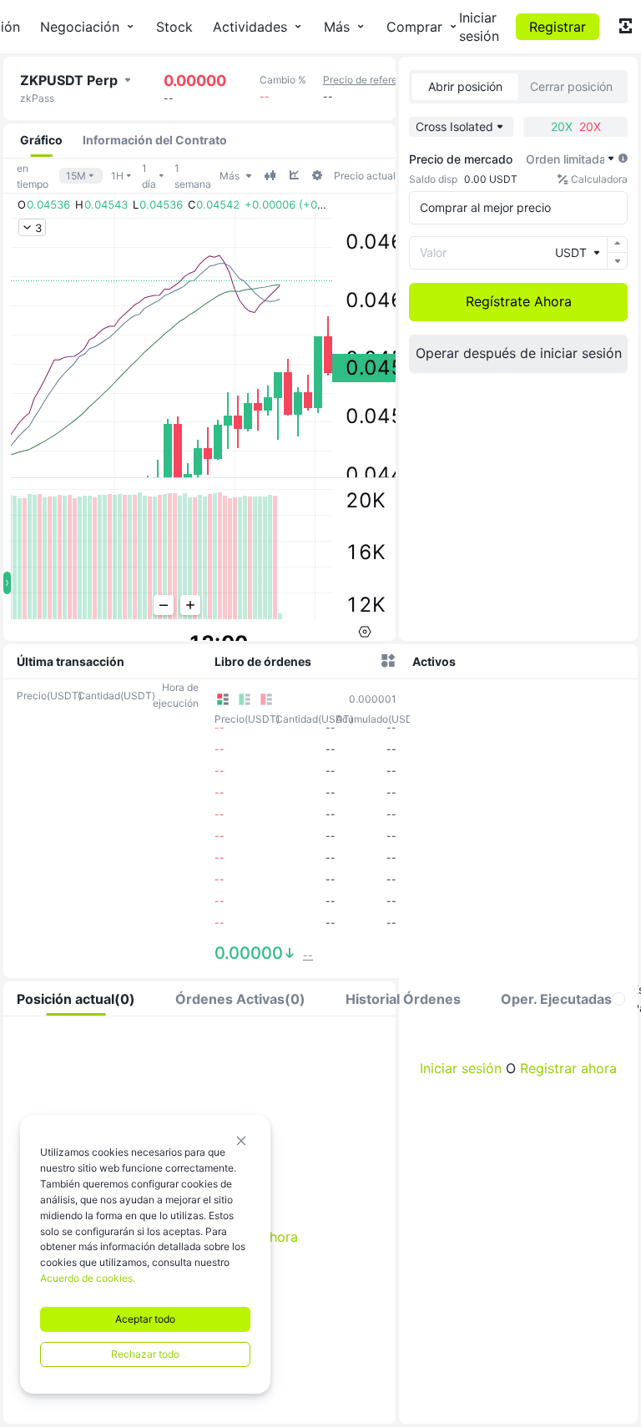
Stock (174, 26)
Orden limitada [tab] (566, 159)
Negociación (79, 26)
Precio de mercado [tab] (460, 159)
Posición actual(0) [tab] (76, 999)
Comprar (414, 26)
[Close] (241, 1141)
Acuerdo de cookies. (87, 1278)
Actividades (250, 26)
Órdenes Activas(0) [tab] (240, 999)
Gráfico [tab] (41, 140)
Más (337, 26)
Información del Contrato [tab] (155, 140)
